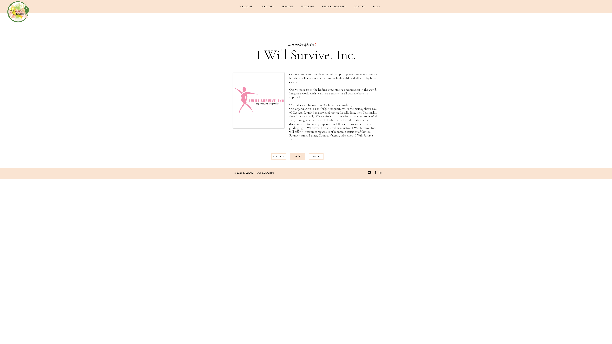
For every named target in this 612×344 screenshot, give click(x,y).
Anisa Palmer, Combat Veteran (320, 135)
